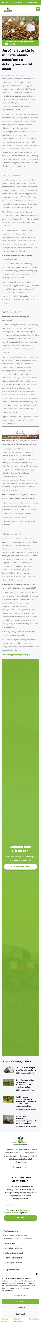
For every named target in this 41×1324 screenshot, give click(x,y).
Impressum (34, 1319)
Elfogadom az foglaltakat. (17, 1211)
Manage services (20, 1295)
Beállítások (20, 1314)
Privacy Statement (18, 1320)
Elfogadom (20, 1301)
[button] (37, 1274)
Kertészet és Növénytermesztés (19, 41)
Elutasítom (20, 1308)
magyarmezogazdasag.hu (19, 654)
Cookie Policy (5, 1320)
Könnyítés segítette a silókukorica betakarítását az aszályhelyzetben (25, 1083)
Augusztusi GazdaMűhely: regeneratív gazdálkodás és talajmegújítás (27, 1119)
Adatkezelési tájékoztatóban (17, 1211)
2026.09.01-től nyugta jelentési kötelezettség (26, 1069)
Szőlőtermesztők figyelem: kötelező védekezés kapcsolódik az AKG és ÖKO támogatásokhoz (26, 1101)
